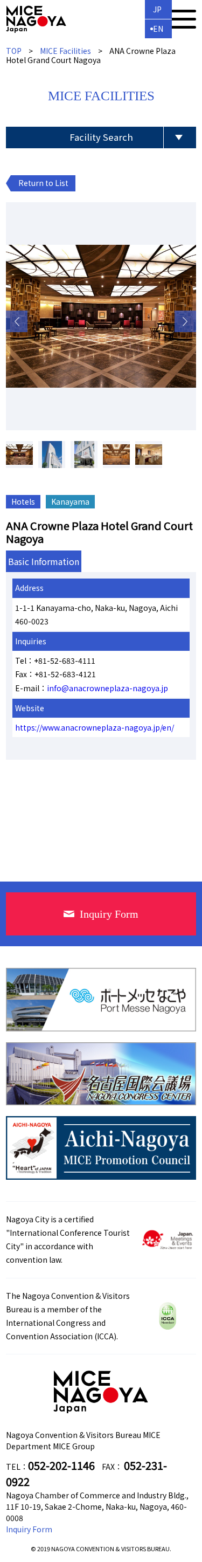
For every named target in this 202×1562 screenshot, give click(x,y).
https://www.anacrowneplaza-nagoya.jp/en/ (94, 727)
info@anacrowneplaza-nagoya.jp (107, 688)
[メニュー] (182, 18)
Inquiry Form (29, 1529)
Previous (16, 321)
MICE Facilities (65, 50)
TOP (14, 50)
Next (185, 321)
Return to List (43, 182)
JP (157, 9)
